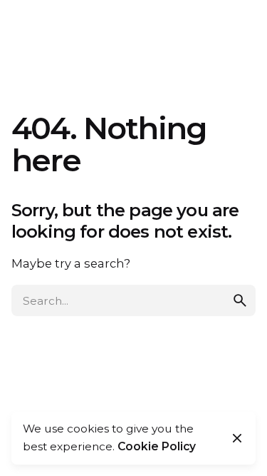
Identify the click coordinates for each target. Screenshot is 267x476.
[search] (240, 300)
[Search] (238, 28)
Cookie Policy (156, 446)
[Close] (237, 438)
